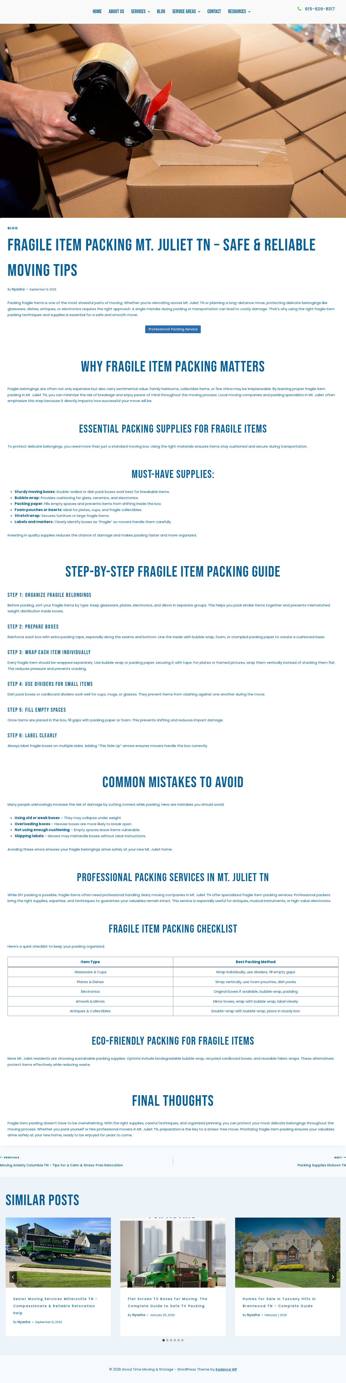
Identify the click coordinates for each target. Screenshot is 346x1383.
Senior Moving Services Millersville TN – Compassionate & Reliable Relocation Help (55, 1306)
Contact (214, 11)
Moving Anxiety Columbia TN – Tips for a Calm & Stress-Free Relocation (61, 1162)
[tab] (163, 1340)
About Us (116, 11)
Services (138, 11)
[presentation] (58, 1253)
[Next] (333, 1277)
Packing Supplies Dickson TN (322, 1162)
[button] (140, 12)
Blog (161, 11)
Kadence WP (226, 1369)
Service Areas (184, 11)
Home (97, 11)
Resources (237, 11)
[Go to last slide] (13, 1277)
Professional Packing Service (173, 329)
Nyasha (18, 289)
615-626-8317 (320, 9)
